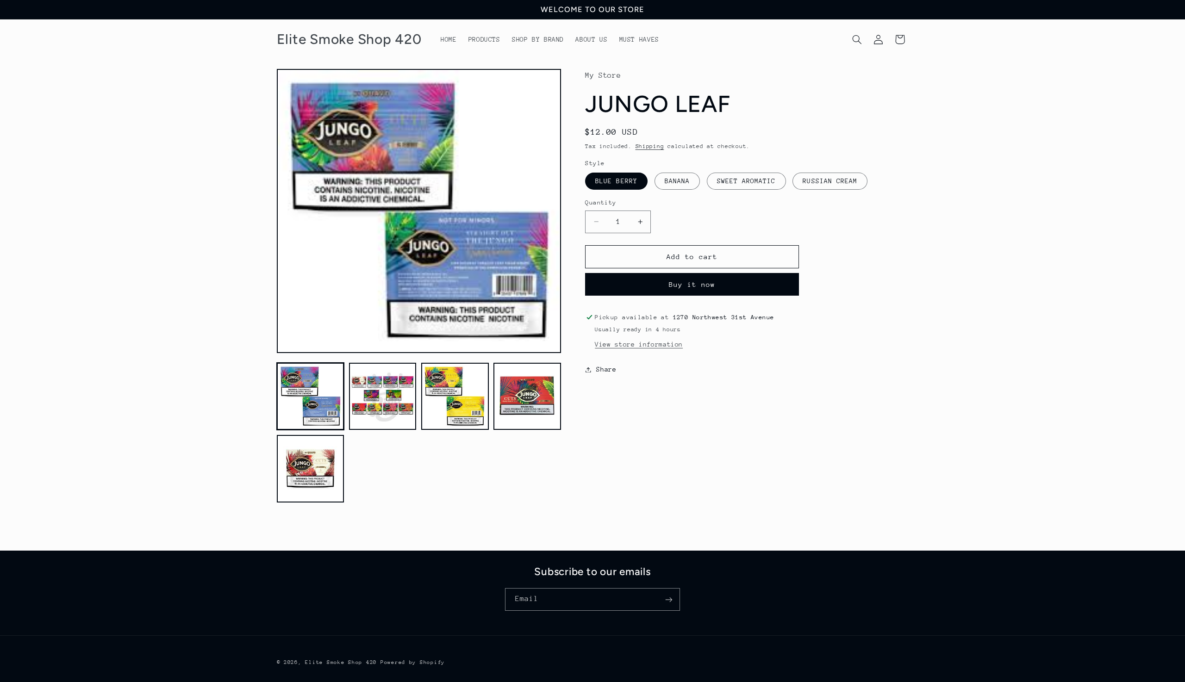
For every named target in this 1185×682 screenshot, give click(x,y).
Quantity (600, 202)
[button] (856, 39)
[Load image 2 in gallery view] (383, 396)
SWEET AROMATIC (746, 181)
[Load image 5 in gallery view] (310, 468)
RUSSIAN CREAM (830, 181)
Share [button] (606, 369)
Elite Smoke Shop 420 (341, 662)
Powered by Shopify (412, 662)
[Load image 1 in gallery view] (310, 396)
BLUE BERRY (616, 181)
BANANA (677, 181)
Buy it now (692, 284)
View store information (639, 344)
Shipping (650, 146)
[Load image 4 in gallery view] (527, 396)
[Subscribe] (669, 599)
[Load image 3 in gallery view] (455, 396)
